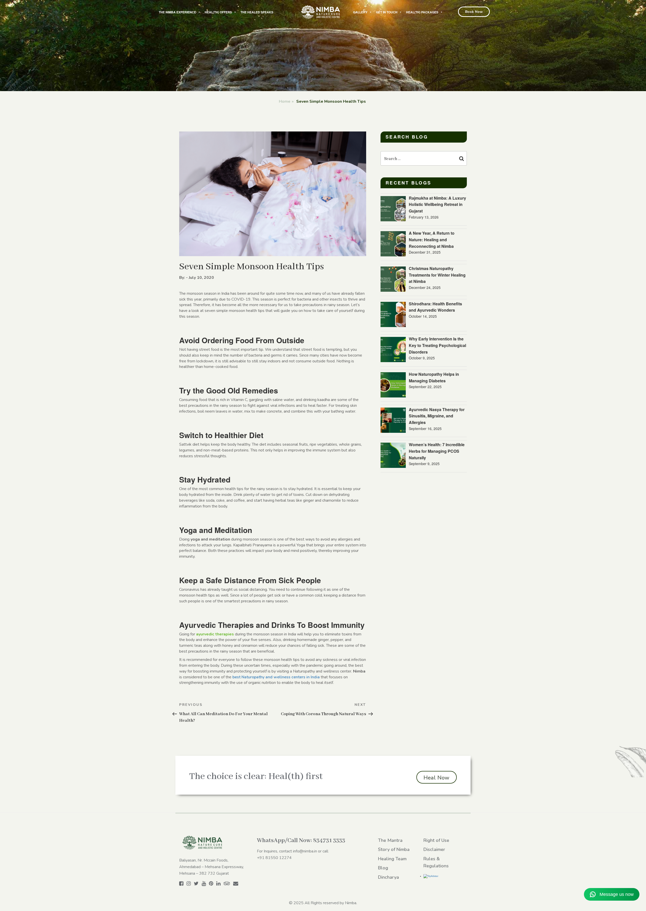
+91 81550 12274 (274, 858)
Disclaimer (434, 849)
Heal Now (436, 778)
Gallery (360, 12)
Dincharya (388, 877)
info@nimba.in (305, 851)
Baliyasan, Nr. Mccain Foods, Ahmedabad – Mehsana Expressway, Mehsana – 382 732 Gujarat (211, 867)
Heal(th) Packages (422, 12)
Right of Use (436, 840)
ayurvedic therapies (215, 634)
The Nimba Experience (177, 12)
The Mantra (390, 840)
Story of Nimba (394, 849)
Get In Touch (386, 12)
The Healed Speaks (256, 12)
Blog (383, 868)
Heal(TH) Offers (218, 12)
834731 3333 (329, 840)
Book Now (474, 11)
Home (284, 101)
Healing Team (392, 859)
